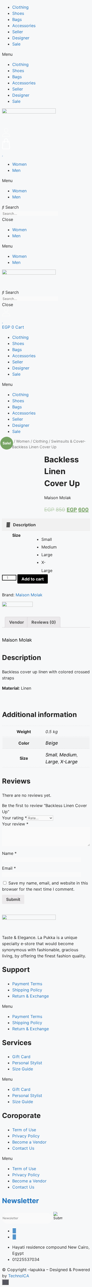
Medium (68, 754)
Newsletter (20, 1200)
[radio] (45, 539)
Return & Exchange (30, 996)
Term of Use (24, 1129)
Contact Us (23, 1148)
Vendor (16, 622)
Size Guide (22, 1068)
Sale (16, 44)
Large (51, 761)
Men (16, 170)
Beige (51, 743)
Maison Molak (29, 594)
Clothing (20, 7)
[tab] (46, 525)
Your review (15, 823)
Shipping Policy (27, 989)
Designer (20, 37)
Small (51, 754)
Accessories (24, 25)
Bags (17, 19)
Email (9, 868)
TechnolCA (18, 1275)
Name (9, 853)
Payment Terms (27, 983)
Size (16, 535)
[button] (46, 54)
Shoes (18, 13)
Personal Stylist (27, 1062)
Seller (17, 31)
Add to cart (32, 578)
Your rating (14, 817)
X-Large (69, 761)
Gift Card (21, 1056)
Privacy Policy (26, 1135)
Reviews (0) (43, 622)
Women (19, 164)
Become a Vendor (29, 1142)
